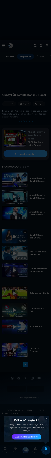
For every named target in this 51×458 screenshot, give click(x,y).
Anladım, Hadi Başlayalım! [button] (26, 437)
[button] (46, 418)
